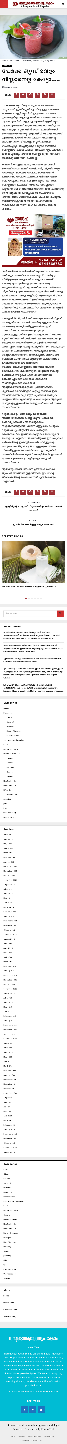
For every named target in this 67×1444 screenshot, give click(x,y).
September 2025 (10, 880)
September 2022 (10, 1039)
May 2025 (7, 898)
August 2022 (9, 1043)
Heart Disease (9, 786)
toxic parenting (9, 813)
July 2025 (7, 889)
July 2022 (7, 1048)
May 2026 (7, 844)
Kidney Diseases (14, 731)
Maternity (10, 768)
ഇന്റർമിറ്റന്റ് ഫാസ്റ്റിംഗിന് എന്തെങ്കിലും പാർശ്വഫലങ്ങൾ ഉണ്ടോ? (33, 509)
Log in (6, 1296)
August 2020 (9, 1152)
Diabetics (10, 727)
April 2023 (7, 1012)
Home (13, 1437)
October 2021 (8, 1089)
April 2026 (7, 848)
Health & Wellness (11, 754)
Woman (10, 777)
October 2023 (9, 984)
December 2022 (10, 1025)
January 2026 (9, 862)
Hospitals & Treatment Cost (32, 1441)
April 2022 (7, 1062)
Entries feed (8, 1303)
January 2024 (9, 971)
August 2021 (8, 1098)
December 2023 (10, 975)
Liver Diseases (13, 736)
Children (10, 758)
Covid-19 (10, 722)
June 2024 (8, 948)
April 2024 (7, 957)
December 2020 (10, 1134)
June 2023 (7, 1003)
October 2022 (9, 1034)
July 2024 (7, 944)
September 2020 (10, 1148)
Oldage (10, 772)
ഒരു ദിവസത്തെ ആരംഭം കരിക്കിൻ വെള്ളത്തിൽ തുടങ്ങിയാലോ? (30, 587)
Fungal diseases (10, 749)
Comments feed (10, 1310)
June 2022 (8, 1052)
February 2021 (9, 1125)
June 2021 (7, 1107)
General (10, 763)
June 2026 (8, 839)
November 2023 (10, 980)
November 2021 (10, 1084)
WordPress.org (9, 1316)
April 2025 (7, 903)
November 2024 (10, 925)
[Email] (41, 1409)
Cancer (9, 717)
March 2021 (8, 1120)
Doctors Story (12, 795)
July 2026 (7, 835)
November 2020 (10, 1139)
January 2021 (9, 1130)
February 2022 (9, 1071)
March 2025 (8, 907)
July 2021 (7, 1102)
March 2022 (8, 1066)
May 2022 (7, 1057)
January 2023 (9, 1021)
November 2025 (10, 871)
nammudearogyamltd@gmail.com (40, 1392)
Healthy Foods (7, 66)
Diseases (7, 713)
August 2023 (8, 993)
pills (5, 804)
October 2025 (9, 876)
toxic (5, 808)
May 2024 (7, 953)
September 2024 (10, 935)
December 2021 (9, 1080)
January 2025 (9, 916)
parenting (7, 799)
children (6, 708)
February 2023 (9, 1016)
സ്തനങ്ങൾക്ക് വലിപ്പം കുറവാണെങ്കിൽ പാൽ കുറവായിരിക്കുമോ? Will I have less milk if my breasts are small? (32, 661)
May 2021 (7, 1111)
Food (5, 745)
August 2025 (9, 885)
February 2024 (9, 966)
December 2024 (10, 921)
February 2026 (9, 857)
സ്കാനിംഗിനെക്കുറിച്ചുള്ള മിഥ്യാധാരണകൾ (33, 525)
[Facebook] (24, 1409)
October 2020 (9, 1143)
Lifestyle (7, 790)
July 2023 (7, 998)
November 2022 (10, 1030)
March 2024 (8, 962)
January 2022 (9, 1075)
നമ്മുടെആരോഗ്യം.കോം (33, 1339)
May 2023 (7, 1007)
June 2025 (8, 894)
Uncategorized (9, 817)
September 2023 (10, 989)
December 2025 (10, 866)
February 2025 (9, 912)
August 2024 (9, 939)
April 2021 (7, 1116)
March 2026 (8, 853)
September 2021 (10, 1093)
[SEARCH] (60, 614)
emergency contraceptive (13, 740)
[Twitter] (32, 1409)
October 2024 (9, 930)
